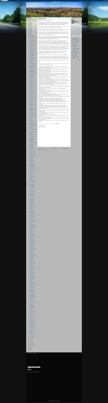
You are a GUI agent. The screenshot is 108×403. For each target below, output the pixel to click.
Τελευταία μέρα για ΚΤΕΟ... (32, 69)
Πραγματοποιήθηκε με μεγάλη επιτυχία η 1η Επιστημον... (32, 237)
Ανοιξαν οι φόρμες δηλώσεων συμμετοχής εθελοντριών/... (32, 90)
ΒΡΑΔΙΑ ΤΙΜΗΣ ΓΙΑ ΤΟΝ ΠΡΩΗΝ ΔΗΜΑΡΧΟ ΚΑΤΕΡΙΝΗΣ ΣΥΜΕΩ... (32, 296)
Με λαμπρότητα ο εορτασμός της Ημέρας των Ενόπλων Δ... (32, 284)
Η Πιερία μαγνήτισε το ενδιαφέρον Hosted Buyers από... (32, 159)
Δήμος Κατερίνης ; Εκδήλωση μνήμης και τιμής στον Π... (32, 311)
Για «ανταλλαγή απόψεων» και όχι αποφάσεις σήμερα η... (32, 117)
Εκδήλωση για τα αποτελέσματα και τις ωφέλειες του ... (32, 232)
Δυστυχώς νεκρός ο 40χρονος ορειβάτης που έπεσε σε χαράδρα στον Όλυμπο (76, 49)
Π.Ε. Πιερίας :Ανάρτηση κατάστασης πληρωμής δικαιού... (32, 154)
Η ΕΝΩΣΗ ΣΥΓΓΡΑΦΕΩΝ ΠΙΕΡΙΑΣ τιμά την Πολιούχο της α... (32, 249)
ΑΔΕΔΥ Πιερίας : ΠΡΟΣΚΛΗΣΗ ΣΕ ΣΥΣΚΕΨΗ (31, 135)
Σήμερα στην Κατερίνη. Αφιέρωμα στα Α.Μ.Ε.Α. (32, 45)
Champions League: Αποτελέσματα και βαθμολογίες (31, 211)
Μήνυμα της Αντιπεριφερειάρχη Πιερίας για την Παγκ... (32, 47)
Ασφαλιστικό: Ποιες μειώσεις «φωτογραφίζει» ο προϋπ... (31, 318)
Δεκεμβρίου (30, 35)
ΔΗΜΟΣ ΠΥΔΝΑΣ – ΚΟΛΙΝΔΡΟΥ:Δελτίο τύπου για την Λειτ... (32, 234)
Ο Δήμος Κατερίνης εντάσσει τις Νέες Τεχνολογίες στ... (31, 161)
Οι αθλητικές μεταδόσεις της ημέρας (32, 91)
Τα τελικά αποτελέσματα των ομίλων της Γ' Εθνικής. (32, 303)
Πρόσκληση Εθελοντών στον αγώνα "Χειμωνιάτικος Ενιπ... (32, 287)
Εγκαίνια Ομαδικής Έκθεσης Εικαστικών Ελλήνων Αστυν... (32, 247)
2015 (29, 34)
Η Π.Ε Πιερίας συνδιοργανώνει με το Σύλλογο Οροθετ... (32, 164)
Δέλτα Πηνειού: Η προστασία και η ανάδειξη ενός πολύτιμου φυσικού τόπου (76, 46)
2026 (29, 22)
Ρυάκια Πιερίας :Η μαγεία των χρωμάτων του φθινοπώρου (32, 274)
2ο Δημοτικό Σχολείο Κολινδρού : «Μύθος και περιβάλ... (32, 170)
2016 (29, 33)
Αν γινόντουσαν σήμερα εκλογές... (32, 102)
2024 (29, 24)
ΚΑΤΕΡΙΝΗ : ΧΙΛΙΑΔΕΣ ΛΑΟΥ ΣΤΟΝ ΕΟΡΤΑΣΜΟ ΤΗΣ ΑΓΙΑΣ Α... (32, 196)
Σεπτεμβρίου (31, 337)
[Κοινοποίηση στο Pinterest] (58, 123)
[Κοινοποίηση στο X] (56, 123)
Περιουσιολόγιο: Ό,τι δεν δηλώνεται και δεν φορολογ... (32, 62)
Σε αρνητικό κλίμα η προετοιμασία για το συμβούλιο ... (32, 145)
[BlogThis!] (55, 123)
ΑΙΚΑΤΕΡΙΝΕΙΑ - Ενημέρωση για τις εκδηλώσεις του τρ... (32, 148)
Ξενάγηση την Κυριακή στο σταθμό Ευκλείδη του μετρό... (32, 321)
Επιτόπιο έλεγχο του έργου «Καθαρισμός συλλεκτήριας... (32, 239)
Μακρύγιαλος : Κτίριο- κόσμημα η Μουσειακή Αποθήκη (32, 43)
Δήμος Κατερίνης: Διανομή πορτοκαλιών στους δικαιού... (32, 313)
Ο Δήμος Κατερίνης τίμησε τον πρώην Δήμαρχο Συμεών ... (32, 50)
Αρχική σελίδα (53, 148)
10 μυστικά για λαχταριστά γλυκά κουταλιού (32, 63)
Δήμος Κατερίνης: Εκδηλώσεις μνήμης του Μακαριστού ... (32, 137)
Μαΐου (30, 341)
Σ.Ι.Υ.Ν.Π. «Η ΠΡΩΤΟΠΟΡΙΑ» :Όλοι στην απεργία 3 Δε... (32, 97)
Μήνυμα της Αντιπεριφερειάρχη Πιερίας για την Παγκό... (32, 224)
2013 (29, 348)
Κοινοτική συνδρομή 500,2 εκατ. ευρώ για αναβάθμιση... (32, 330)
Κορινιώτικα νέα (75, 55)
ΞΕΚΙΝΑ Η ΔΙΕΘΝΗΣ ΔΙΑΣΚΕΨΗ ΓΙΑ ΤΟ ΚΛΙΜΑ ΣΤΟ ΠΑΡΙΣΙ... (32, 71)
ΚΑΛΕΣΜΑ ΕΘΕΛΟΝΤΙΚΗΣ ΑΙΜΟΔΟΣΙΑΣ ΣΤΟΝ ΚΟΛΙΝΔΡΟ (32, 110)
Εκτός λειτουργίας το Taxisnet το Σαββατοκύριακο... (32, 175)
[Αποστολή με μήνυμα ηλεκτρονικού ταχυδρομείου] (54, 123)
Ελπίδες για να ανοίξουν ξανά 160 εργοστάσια (32, 65)
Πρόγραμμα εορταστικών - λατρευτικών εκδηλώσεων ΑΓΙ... (32, 265)
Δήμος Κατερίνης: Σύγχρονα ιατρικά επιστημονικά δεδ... (32, 85)
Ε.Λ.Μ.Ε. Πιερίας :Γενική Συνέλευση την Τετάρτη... (32, 127)
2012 (29, 349)
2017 (29, 32)
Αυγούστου (30, 338)
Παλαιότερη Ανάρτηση (66, 148)
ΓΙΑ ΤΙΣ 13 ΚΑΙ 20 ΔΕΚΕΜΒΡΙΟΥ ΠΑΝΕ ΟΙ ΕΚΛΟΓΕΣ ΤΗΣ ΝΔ (32, 277)
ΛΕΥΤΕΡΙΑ (74, 44)
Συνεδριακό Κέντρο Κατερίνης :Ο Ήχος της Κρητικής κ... (32, 132)
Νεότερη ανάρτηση (41, 148)
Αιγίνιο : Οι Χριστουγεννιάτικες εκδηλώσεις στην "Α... (32, 272)
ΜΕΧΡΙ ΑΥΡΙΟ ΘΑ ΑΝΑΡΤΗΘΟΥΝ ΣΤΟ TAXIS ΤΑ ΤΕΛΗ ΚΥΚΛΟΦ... (32, 258)
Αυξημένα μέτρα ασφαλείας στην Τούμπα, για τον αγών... (32, 172)
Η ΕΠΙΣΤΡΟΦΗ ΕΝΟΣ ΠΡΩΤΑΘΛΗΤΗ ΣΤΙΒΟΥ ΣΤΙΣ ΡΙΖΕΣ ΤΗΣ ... (32, 55)
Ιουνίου (30, 340)
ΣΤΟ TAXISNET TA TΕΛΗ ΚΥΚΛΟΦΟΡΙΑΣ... (32, 219)
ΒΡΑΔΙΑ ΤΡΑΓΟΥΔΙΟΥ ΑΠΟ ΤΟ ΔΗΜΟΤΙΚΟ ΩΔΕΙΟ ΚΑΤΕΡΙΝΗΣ (32, 227)
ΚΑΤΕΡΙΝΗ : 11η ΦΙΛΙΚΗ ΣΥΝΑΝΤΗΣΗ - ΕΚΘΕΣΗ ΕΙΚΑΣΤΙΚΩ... (32, 256)
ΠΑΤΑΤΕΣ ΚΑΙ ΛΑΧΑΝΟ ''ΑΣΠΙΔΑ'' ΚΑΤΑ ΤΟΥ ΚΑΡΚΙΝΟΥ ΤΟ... (32, 59)
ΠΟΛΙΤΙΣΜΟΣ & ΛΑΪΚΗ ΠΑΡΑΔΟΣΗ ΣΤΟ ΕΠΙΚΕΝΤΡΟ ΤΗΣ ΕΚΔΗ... (32, 291)
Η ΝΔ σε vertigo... (31, 103)
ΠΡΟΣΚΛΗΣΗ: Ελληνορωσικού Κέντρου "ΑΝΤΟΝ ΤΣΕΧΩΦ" (32, 282)
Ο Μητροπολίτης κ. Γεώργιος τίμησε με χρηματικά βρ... (32, 194)
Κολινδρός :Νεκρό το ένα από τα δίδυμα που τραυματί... (32, 222)
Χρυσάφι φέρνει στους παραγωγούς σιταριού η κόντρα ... (32, 80)
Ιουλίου (30, 339)
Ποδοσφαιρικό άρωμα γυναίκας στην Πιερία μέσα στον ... (32, 229)
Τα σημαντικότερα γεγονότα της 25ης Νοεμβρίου (32, 215)
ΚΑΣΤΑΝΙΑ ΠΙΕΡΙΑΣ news (35, 4)
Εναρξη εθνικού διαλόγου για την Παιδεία (32, 151)
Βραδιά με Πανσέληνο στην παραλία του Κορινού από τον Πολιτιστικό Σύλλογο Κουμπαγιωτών (76, 57)
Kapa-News (74, 51)
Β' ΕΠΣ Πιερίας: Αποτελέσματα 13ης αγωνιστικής (32, 108)
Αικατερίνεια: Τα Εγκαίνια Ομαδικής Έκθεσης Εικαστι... (32, 83)
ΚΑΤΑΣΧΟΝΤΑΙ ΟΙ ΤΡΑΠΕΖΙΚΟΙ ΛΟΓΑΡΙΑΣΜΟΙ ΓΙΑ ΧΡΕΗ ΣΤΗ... (32, 204)
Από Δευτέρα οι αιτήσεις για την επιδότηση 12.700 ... (32, 327)
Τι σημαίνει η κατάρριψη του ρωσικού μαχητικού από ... (32, 218)
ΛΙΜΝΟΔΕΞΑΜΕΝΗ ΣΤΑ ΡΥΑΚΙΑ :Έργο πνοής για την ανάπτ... (32, 125)
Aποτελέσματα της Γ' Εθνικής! (32, 87)
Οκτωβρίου (30, 336)
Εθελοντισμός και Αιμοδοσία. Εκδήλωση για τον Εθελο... (32, 253)
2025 (29, 23)
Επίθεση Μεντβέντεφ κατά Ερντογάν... (32, 207)
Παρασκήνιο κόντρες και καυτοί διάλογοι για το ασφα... (32, 105)
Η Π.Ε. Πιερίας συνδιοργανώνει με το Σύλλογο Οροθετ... (32, 52)
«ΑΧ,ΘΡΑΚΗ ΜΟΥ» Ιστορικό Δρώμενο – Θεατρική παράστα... (32, 244)
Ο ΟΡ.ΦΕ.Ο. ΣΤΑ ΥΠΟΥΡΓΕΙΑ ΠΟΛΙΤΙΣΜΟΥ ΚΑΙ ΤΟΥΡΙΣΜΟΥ (32, 267)
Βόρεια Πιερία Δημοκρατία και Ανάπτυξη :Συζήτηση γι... (32, 130)
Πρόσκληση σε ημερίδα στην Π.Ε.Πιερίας (32, 294)
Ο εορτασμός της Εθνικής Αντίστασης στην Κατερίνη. (32, 308)
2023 (29, 25)
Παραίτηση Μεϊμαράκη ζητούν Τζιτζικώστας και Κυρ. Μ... (32, 316)
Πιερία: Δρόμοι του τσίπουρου (31, 119)
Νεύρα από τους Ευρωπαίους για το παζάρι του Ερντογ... (32, 100)
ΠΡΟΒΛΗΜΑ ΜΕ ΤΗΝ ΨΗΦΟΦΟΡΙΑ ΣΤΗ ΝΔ (32, 323)
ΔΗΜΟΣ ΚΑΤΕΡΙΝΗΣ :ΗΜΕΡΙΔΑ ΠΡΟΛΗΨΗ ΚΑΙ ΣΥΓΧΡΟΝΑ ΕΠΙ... (32, 242)
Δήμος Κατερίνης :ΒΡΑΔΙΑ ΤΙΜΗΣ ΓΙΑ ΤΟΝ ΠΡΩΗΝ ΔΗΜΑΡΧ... (32, 156)
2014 (29, 347)
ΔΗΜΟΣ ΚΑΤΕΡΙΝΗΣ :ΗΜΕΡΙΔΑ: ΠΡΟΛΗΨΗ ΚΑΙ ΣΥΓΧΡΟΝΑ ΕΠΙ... (32, 166)
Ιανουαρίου (30, 346)
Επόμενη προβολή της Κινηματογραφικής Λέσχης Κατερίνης (32, 184)
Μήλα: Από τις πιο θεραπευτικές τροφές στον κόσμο (32, 190)
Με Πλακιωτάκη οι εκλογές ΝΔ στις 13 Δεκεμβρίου (32, 213)
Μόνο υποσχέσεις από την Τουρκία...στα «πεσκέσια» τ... (32, 68)
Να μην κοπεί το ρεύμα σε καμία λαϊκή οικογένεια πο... (32, 182)
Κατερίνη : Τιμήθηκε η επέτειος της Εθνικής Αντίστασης (32, 279)
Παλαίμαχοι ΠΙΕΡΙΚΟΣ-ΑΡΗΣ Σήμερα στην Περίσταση (32, 298)
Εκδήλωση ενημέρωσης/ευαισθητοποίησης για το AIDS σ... (32, 74)
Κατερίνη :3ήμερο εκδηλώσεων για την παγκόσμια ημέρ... (32, 76)
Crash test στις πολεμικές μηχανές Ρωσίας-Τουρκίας (32, 114)
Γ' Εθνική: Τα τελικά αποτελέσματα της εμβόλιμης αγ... (32, 199)
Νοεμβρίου (30, 36)
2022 (29, 26)
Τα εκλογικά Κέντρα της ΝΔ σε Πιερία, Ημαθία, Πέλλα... (32, 332)
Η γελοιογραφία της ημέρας (32, 167)
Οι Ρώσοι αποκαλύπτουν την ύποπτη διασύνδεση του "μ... (32, 143)
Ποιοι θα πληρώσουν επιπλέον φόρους (32, 93)
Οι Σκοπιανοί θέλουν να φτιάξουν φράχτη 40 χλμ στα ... (32, 41)
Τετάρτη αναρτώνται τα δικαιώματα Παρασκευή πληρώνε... (32, 38)
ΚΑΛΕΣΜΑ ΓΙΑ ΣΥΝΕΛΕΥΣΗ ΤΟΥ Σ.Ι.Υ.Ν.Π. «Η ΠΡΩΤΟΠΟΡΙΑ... (32, 179)
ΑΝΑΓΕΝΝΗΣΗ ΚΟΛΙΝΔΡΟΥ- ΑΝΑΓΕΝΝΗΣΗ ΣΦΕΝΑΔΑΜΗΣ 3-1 (32, 305)
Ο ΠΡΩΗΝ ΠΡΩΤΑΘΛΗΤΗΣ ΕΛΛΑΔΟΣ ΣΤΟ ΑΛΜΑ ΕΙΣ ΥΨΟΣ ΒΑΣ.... (32, 261)
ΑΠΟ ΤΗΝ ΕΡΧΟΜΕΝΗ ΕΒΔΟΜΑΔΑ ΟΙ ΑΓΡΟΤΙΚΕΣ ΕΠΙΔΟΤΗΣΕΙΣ (32, 140)
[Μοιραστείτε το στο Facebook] (57, 123)
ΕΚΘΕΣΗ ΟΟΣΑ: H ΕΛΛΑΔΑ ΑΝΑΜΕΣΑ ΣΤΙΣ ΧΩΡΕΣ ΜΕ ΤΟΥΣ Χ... (32, 187)
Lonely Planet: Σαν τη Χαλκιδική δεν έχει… (32, 122)
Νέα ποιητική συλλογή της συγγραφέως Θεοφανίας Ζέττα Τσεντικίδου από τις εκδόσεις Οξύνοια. (76, 53)
